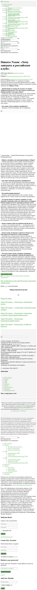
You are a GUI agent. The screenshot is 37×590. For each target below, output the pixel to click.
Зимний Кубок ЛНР (14, 25)
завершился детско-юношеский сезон (21, 79)
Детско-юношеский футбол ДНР (18, 17)
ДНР (5, 12)
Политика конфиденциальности (27, 409)
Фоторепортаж (12, 32)
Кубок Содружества (14, 11)
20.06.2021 (4, 74)
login (6, 286)
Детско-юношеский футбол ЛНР (18, 23)
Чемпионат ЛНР (13, 26)
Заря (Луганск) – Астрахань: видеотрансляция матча (12, 320)
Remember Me (7, 530)
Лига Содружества (13, 9)
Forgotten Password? (7, 537)
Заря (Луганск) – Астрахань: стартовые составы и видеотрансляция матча (16, 314)
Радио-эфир (11, 30)
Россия (6, 6)
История (7, 39)
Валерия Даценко (18, 73)
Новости (7, 29)
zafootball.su (28, 404)
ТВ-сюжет (11, 33)
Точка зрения (8, 37)
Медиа (6, 31)
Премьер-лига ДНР (14, 18)
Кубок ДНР (11, 20)
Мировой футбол (9, 390)
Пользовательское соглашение (18, 410)
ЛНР (5, 19)
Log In (16, 556)
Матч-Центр (8, 4)
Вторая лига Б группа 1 (15, 7)
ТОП (28, 76)
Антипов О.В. (17, 344)
